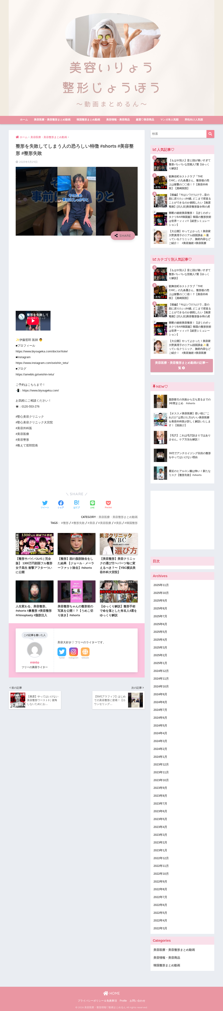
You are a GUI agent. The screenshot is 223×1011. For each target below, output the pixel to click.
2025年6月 (160, 624)
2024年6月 (160, 717)
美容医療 (105, 523)
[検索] (210, 134)
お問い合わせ (137, 1000)
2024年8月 (160, 702)
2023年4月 (160, 827)
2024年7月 (160, 710)
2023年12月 (161, 764)
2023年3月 (160, 834)
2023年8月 (160, 795)
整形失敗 (79, 523)
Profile (123, 1000)
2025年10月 (161, 593)
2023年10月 (161, 780)
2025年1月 (160, 663)
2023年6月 (160, 811)
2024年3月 (160, 741)
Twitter (62, 658)
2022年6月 (160, 905)
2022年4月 (160, 920)
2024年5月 (160, 725)
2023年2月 (160, 842)
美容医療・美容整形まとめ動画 (52, 119)
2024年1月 (160, 756)
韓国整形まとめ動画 (88, 119)
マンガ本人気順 (169, 119)
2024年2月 (160, 749)
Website (85, 658)
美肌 (119, 523)
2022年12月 (161, 858)
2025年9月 (160, 600)
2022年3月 (160, 928)
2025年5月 (160, 632)
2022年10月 (161, 873)
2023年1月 (160, 850)
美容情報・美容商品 (118, 119)
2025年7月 (160, 616)
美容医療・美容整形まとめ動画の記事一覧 (181, 365)
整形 (66, 523)
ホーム (24, 119)
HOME (114, 993)
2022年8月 (160, 889)
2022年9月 (160, 881)
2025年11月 (161, 585)
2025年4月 (160, 639)
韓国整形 (132, 523)
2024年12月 (161, 671)
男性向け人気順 (194, 119)
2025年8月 (160, 608)
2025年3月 (160, 647)
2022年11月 (161, 866)
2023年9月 (160, 788)
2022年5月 (160, 912)
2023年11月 (161, 772)
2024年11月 (161, 678)
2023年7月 (160, 803)
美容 (92, 523)
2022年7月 (160, 897)
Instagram (73, 658)
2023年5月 (160, 819)
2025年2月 (160, 655)
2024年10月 (161, 686)
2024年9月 (160, 694)
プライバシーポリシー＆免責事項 (97, 1000)
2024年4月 (160, 733)
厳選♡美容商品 (145, 119)
